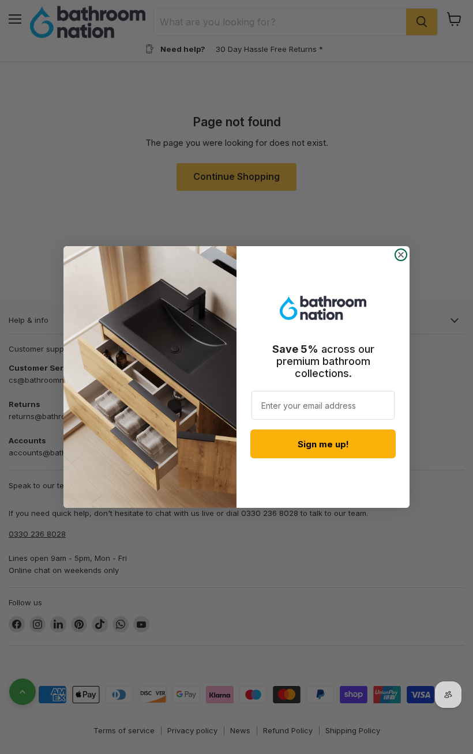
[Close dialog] (401, 255)
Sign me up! (323, 444)
